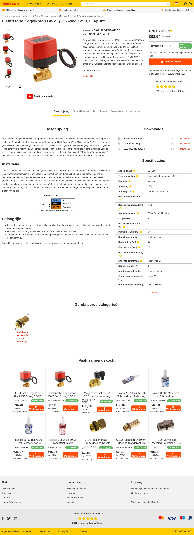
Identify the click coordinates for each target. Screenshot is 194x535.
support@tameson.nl (11, 502)
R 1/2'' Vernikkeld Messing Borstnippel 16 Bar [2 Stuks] (165, 443)
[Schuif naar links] (77, 59)
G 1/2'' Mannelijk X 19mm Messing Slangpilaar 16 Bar (131, 443)
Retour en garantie (75, 497)
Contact (70, 502)
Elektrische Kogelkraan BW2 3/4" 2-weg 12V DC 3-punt (62, 396)
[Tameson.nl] (10, 3)
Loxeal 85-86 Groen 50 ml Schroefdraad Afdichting (165, 396)
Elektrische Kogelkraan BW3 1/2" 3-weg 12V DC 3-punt (28, 396)
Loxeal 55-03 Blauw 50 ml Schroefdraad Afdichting (28, 443)
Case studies (8, 493)
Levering (71, 493)
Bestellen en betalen (76, 489)
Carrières (6, 497)
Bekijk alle (88, 76)
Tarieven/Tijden (162, 489)
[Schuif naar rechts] (20, 59)
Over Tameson (9, 489)
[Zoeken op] (167, 4)
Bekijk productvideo (44, 96)
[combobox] (125, 4)
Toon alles (153, 292)
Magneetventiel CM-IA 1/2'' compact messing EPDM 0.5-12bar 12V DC (97, 396)
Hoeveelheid (156, 45)
